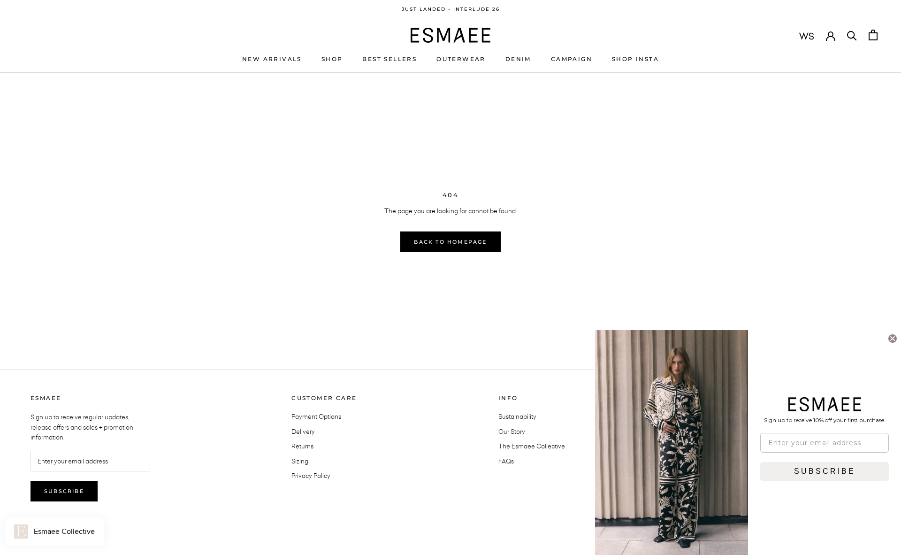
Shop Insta (635, 58)
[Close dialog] (892, 338)
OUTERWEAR (461, 58)
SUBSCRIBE (824, 471)
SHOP (332, 58)
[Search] (852, 35)
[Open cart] (873, 35)
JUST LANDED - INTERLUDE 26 (451, 9)
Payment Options (316, 416)
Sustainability (517, 416)
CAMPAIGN (571, 58)
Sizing (299, 461)
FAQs (506, 461)
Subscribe (64, 491)
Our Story (511, 431)
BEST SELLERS (389, 58)
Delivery (303, 431)
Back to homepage (450, 242)
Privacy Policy (310, 475)
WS (806, 36)
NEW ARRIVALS (272, 58)
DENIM (518, 58)
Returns (302, 446)
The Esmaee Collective (531, 446)
